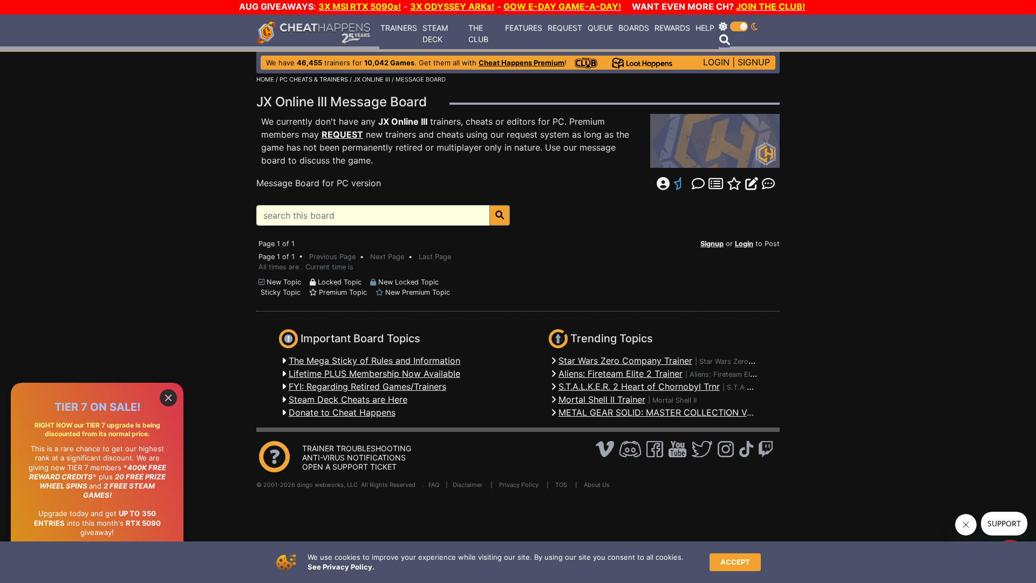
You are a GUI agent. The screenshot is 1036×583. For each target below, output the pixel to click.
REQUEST (565, 27)
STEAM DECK (435, 33)
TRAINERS (398, 27)
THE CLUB (478, 33)
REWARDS (672, 27)
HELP (705, 27)
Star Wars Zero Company (740, 361)
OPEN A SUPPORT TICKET (349, 466)
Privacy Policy (519, 485)
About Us (597, 485)
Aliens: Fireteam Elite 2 (727, 374)
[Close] (168, 397)
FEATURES (523, 27)
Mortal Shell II (674, 400)
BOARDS (633, 27)
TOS (561, 485)
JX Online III (402, 121)
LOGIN (716, 62)
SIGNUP (754, 62)
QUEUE (600, 27)
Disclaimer (467, 485)
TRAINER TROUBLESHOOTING (356, 448)
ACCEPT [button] (735, 562)
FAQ (433, 485)
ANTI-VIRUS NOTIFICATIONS (354, 457)
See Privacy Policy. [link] (341, 566)
